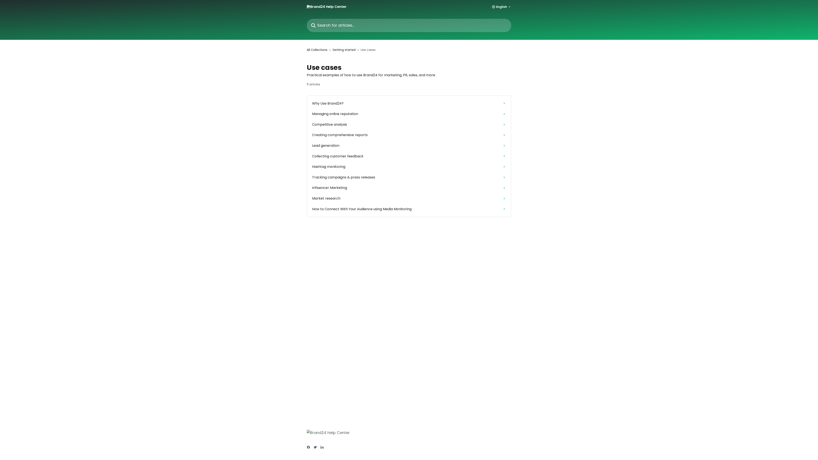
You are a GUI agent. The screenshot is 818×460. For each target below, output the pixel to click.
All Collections (317, 50)
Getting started (344, 50)
